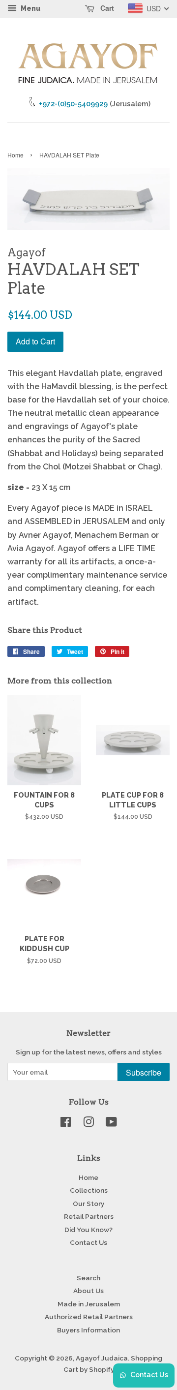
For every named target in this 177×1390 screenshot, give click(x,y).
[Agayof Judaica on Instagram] (88, 1124)
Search (88, 1278)
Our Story (88, 1203)
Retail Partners (89, 1216)
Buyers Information (88, 1330)
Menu (29, 8)
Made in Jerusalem (89, 1304)
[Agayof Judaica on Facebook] (65, 1124)
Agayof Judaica (102, 1358)
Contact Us (88, 1242)
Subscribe (143, 1072)
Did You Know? (88, 1230)
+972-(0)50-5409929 (73, 103)
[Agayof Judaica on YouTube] (111, 1124)
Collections (89, 1190)
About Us (88, 1291)
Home (15, 155)
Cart (106, 8)
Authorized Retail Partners (89, 1317)
